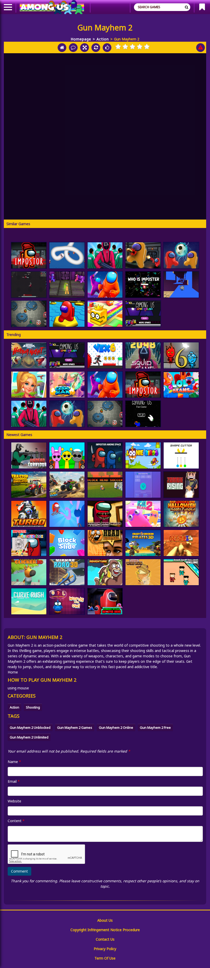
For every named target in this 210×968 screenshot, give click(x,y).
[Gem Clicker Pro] (143, 485)
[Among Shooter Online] (143, 255)
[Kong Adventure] (105, 572)
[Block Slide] (67, 543)
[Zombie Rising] (181, 485)
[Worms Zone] (67, 255)
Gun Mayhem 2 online (116, 727)
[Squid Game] (105, 255)
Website (14, 801)
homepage (81, 39)
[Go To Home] (62, 47)
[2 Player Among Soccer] (181, 255)
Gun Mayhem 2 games (74, 727)
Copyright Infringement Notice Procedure (105, 929)
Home (13, 672)
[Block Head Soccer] (105, 485)
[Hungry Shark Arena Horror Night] (28, 355)
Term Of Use (105, 958)
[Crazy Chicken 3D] (143, 543)
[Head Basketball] (105, 543)
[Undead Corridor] (28, 455)
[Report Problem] (200, 47)
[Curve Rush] (28, 601)
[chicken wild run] (143, 572)
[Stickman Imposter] (67, 284)
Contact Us (105, 939)
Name (14, 761)
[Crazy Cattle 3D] (181, 543)
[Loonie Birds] (143, 455)
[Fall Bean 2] (143, 514)
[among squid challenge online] (181, 572)
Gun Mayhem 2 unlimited (29, 737)
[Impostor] (28, 255)
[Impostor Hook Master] (67, 514)
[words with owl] (67, 601)
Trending (13, 334)
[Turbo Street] (28, 514)
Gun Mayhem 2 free (155, 727)
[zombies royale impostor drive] (105, 601)
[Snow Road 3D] (67, 572)
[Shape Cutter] (181, 455)
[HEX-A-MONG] (67, 314)
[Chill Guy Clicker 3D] (28, 572)
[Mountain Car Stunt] (67, 485)
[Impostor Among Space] (105, 455)
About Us (105, 920)
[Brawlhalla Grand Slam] (67, 385)
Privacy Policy (105, 948)
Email (14, 781)
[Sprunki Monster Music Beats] (67, 455)
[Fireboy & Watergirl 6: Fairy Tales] (181, 355)
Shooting (33, 707)
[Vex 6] (105, 355)
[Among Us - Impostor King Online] (28, 314)
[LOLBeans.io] (181, 385)
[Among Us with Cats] (28, 284)
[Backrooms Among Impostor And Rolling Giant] (105, 514)
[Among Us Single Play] (143, 414)
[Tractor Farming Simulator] (28, 485)
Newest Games (19, 434)
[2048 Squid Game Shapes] (143, 355)
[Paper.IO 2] (105, 314)
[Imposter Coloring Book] (28, 543)
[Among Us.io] (105, 284)
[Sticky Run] (181, 284)
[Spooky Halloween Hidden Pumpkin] (181, 514)
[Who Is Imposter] (143, 284)
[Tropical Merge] (28, 385)
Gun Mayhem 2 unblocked (30, 727)
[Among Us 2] (143, 314)
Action (103, 39)
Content (16, 820)
